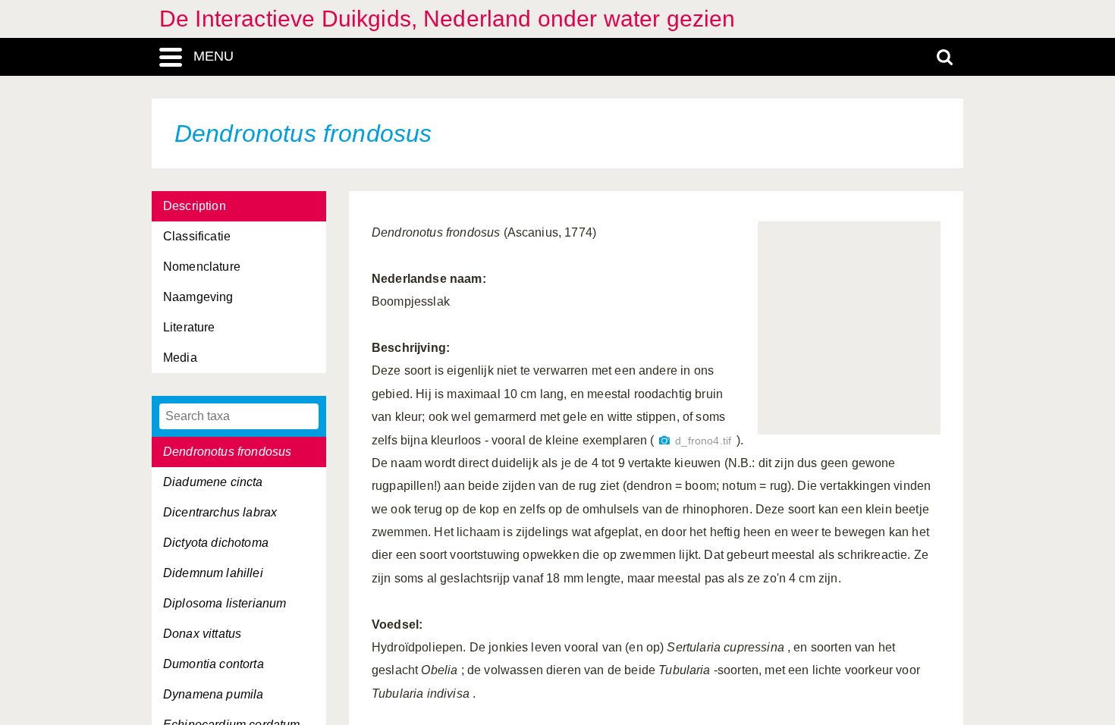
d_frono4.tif (703, 441)
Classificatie (197, 236)
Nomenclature (201, 266)
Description (194, 205)
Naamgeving (198, 296)
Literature (189, 327)
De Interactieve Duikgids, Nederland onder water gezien (447, 18)
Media (180, 357)
